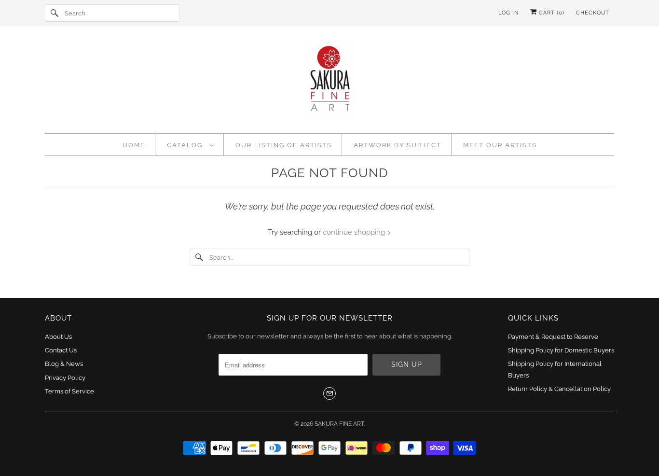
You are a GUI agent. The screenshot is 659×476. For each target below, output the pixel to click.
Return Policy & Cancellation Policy (559, 388)
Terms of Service (69, 391)
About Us (58, 336)
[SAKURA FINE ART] (329, 82)
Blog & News (64, 363)
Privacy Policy (65, 377)
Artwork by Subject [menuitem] (397, 145)
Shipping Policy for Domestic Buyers (561, 350)
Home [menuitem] (134, 145)
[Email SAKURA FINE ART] (329, 393)
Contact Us (61, 350)
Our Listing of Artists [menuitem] (283, 145)
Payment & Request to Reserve (553, 336)
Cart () (550, 13)
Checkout (592, 13)
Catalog (186, 145)
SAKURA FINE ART (339, 423)
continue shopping (355, 232)
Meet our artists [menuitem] (500, 145)
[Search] (54, 13)
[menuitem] (190, 144)
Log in (508, 13)
